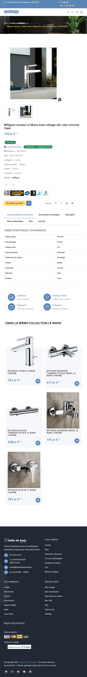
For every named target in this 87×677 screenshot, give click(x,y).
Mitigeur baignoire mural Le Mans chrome (62, 431)
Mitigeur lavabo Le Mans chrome (21, 372)
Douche (7, 596)
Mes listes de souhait (53, 596)
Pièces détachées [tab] (15, 221)
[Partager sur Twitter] (61, 203)
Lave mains (8, 614)
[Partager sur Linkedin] (67, 203)
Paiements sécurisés (53, 554)
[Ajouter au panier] (38, 381)
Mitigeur (22, 23)
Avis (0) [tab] (41, 221)
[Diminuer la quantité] (5, 185)
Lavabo (12, 23)
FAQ (46, 605)
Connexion (65, 2)
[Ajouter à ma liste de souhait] (28, 203)
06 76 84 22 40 (15, 555)
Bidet (6, 609)
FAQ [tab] (31, 221)
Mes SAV (48, 600)
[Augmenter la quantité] (13, 185)
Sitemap (48, 614)
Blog (46, 550)
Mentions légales (52, 572)
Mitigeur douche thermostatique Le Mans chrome (22, 432)
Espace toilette (10, 605)
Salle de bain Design (28, 662)
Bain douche (9, 592)
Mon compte (50, 587)
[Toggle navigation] (81, 12)
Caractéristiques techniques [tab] (20, 214)
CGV (46, 567)
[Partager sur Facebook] (55, 203)
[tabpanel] (43, 417)
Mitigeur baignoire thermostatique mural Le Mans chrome (61, 373)
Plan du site (49, 609)
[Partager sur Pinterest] (72, 203)
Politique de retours (53, 563)
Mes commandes (52, 592)
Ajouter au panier (16, 203)
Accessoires (9, 600)
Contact (48, 545)
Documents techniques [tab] (49, 214)
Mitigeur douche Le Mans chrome (22, 491)
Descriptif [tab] (69, 214)
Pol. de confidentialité (53, 558)
